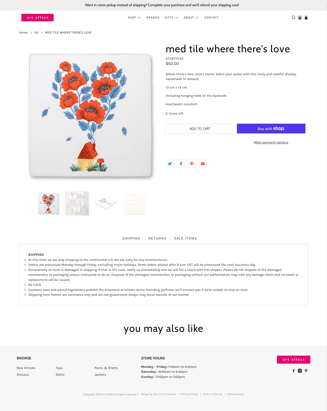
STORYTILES (175, 58)
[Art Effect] (37, 18)
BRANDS (152, 17)
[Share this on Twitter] (170, 163)
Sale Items (185, 238)
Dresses (23, 375)
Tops (59, 368)
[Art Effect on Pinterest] (307, 372)
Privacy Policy (189, 394)
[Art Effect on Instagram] (301, 372)
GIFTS (169, 17)
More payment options (271, 142)
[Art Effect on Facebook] (295, 372)
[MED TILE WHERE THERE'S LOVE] (90, 116)
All (36, 32)
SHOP (132, 17)
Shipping (131, 238)
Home (23, 32)
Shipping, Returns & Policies (158, 394)
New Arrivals (26, 368)
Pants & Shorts (106, 368)
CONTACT (211, 17)
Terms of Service (212, 394)
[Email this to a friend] (203, 163)
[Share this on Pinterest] (192, 163)
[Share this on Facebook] (181, 163)
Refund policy (235, 394)
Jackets (100, 375)
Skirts (60, 375)
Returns (157, 238)
